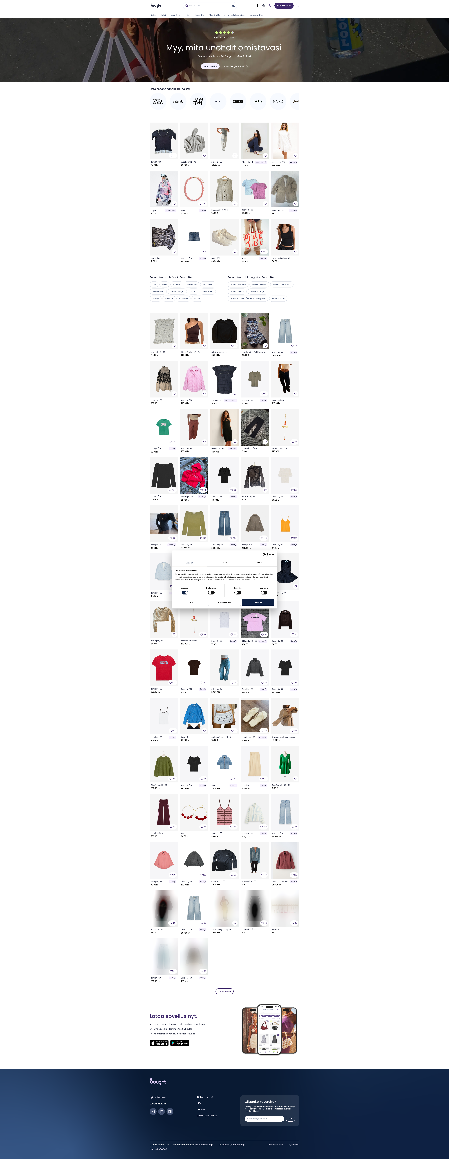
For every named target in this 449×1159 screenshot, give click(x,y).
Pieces (197, 298)
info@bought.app (203, 1144)
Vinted (292, 210)
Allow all (258, 602)
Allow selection (224, 602)
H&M (202, 210)
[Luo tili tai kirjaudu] (269, 5)
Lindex (193, 291)
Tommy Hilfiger (177, 291)
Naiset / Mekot (237, 291)
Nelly (164, 284)
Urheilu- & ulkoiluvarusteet (234, 15)
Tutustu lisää (224, 991)
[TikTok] (170, 1111)
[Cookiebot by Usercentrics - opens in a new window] (264, 555)
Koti (188, 15)
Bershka (169, 298)
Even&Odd (192, 284)
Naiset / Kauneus (238, 284)
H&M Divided (158, 291)
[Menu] (263, 5)
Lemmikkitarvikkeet (256, 15)
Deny (191, 602)
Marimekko (208, 284)
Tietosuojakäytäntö (158, 1149)
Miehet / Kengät (257, 291)
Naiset (153, 15)
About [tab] (259, 562)
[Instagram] (153, 1111)
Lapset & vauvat (176, 15)
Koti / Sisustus (278, 298)
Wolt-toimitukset (207, 1115)
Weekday (183, 298)
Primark (176, 284)
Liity (290, 1118)
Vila (154, 284)
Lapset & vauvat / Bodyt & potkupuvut (248, 298)
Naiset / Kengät (259, 284)
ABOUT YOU (229, 400)
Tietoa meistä (205, 1097)
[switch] (211, 592)
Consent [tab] (189, 563)
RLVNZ (262, 258)
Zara (202, 258)
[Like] (204, 155)
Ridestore (169, 210)
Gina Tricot (260, 162)
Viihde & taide (214, 15)
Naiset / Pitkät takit (282, 284)
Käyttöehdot (293, 1145)
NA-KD (292, 162)
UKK (199, 1103)
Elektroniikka (199, 15)
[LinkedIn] (161, 1111)
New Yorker (208, 291)
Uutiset (201, 1109)
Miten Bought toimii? (234, 66)
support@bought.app (233, 1144)
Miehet (163, 15)
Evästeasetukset (275, 1145)
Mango (155, 298)
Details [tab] (224, 562)
